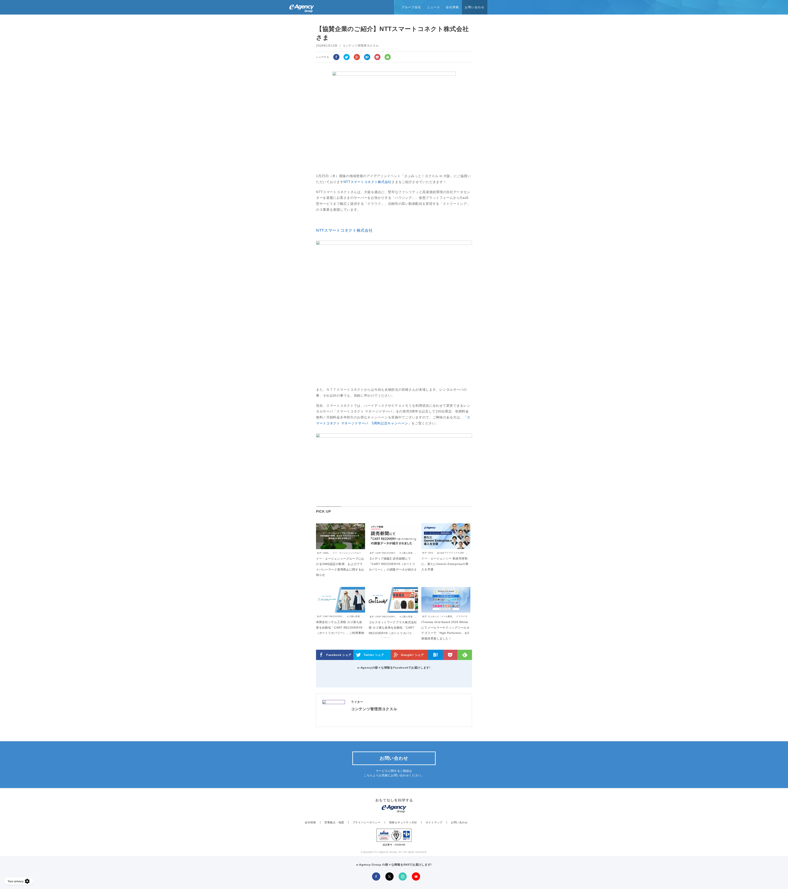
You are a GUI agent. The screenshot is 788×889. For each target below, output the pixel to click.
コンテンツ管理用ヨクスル (374, 709)
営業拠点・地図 (334, 822)
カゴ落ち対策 (405, 553)
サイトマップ (434, 822)
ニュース (433, 7)
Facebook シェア (338, 654)
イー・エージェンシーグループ (339, 555)
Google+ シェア (412, 654)
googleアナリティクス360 (450, 553)
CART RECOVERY (385, 553)
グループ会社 (411, 7)
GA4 (430, 553)
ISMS (326, 553)
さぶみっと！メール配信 (440, 616)
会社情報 (452, 7)
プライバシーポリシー (367, 822)
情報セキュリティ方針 (403, 822)
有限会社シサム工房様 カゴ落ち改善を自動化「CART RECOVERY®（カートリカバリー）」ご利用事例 (340, 627)
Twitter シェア (374, 654)
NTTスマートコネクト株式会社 (368, 182)
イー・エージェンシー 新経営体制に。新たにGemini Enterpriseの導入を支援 (444, 564)
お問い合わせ (474, 7)
